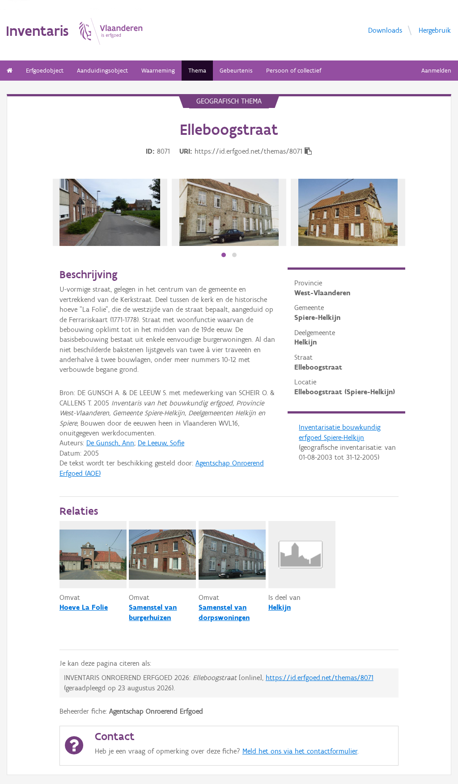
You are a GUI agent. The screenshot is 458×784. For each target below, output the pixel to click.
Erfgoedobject (45, 70)
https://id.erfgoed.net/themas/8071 (319, 677)
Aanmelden (436, 70)
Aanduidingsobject (102, 70)
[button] (223, 254)
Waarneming (158, 70)
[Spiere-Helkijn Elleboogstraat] (109, 212)
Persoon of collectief (293, 70)
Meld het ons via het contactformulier (299, 751)
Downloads (385, 30)
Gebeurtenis (236, 70)
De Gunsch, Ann (110, 443)
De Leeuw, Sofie (161, 443)
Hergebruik (435, 30)
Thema (197, 70)
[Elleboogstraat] (229, 212)
